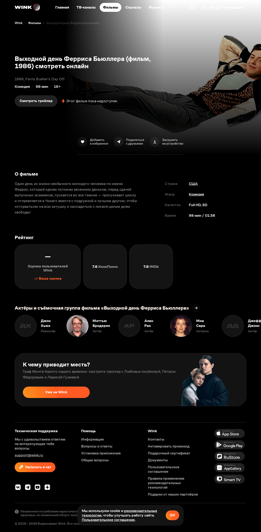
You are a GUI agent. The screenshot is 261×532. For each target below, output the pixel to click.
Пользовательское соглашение (108, 520)
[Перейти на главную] (27, 7)
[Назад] (7, 326)
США (193, 184)
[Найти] (192, 7)
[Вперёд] (253, 326)
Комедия (196, 194)
